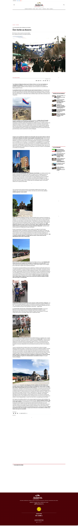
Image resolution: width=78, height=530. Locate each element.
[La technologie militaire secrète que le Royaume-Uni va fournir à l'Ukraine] (54, 110)
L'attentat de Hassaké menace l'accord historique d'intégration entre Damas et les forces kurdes (61, 101)
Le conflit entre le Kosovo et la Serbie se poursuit (22, 34)
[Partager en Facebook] (40, 80)
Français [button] (14, 0)
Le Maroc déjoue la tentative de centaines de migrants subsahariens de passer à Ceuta (61, 169)
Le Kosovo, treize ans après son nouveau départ (21, 33)
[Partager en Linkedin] (48, 80)
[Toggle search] (64, 4)
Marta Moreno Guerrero (16, 77)
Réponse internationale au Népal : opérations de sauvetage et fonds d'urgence (61, 115)
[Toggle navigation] (14, 4)
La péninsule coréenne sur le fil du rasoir (61, 164)
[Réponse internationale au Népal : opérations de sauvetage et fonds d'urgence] (54, 114)
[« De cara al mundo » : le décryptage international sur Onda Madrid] (54, 96)
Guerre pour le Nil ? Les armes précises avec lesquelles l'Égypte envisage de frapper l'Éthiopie (61, 155)
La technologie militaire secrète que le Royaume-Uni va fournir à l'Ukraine (61, 111)
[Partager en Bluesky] (44, 80)
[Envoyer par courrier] (36, 80)
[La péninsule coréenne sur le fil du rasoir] (54, 164)
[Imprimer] (38, 80)
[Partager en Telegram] (46, 80)
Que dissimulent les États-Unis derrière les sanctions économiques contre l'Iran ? (61, 150)
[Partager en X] (42, 80)
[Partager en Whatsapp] (50, 80)
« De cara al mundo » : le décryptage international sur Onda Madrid (61, 97)
